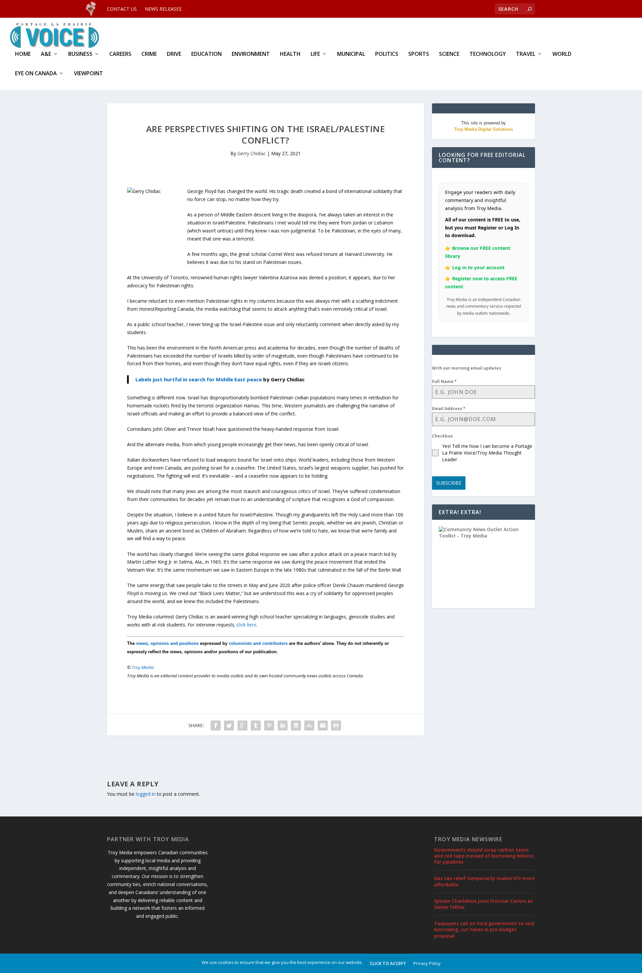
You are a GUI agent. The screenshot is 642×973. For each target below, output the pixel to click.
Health (290, 54)
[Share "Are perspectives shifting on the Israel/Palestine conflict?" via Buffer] (296, 725)
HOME (23, 54)
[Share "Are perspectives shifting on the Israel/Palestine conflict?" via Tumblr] (255, 725)
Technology (487, 54)
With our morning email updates (466, 368)
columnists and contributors (258, 643)
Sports (418, 54)
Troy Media (143, 667)
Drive (174, 54)
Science (449, 54)
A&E (46, 54)
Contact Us (122, 9)
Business (80, 54)
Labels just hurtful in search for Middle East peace (198, 379)
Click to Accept (388, 963)
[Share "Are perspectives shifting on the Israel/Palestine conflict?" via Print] (336, 725)
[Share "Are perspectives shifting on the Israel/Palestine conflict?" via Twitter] (229, 725)
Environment (251, 54)
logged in (145, 794)
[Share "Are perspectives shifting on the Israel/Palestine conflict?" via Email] (322, 725)
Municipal (351, 54)
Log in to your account (478, 267)
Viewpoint (88, 74)
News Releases (163, 9)
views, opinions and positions (167, 643)
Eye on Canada (36, 74)
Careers (120, 54)
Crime (149, 54)
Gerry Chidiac (251, 153)
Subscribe (448, 483)
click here (246, 624)
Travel (525, 54)
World (561, 54)
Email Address (448, 408)
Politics (386, 54)
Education (206, 54)
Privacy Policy (427, 963)
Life (315, 54)
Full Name (444, 381)
